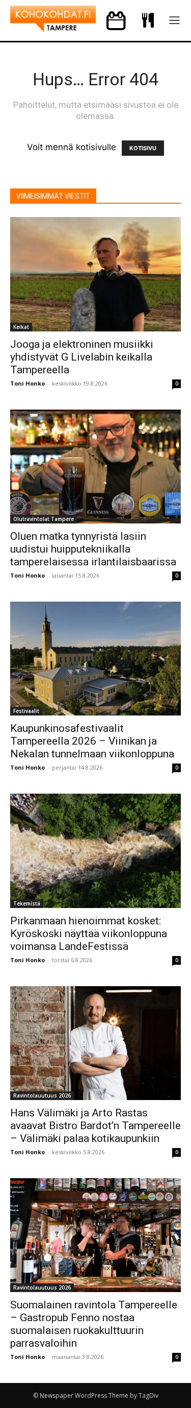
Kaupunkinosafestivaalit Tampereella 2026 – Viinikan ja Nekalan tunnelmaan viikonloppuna (92, 741)
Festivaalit (26, 710)
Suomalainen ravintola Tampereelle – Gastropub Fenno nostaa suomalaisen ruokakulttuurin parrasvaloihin (93, 1324)
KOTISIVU (142, 148)
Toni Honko (27, 383)
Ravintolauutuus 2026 (42, 1095)
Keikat (21, 326)
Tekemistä (26, 903)
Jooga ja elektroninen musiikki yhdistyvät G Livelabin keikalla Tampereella (81, 357)
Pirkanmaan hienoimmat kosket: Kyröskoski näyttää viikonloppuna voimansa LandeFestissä (88, 933)
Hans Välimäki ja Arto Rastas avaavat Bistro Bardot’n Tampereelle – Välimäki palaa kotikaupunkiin (95, 1125)
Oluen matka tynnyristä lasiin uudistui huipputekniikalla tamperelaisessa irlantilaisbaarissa (93, 549)
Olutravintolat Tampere (43, 518)
